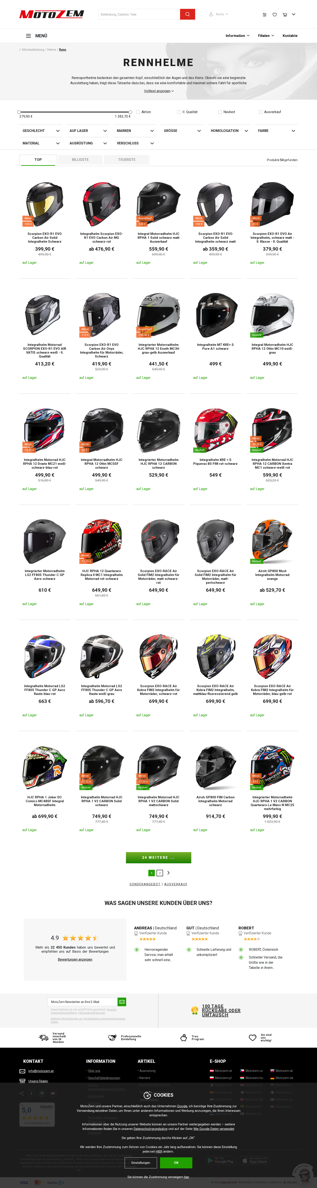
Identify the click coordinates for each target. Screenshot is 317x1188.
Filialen (264, 36)
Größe (170, 131)
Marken (124, 131)
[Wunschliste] (274, 15)
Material (31, 143)
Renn (62, 49)
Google (182, 1106)
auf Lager (79, 131)
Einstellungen (141, 1163)
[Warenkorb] (286, 14)
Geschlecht (34, 131)
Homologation (225, 131)
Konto (220, 14)
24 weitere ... (158, 858)
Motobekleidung (33, 49)
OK (176, 1163)
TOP (38, 160)
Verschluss (128, 143)
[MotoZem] (51, 14)
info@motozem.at (41, 1071)
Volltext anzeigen (157, 91)
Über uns (94, 1071)
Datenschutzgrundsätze (151, 1129)
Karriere (145, 1078)
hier (186, 1177)
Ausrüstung (81, 143)
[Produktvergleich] (264, 15)
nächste (167, 873)
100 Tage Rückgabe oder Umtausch (221, 1010)
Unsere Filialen (38, 1081)
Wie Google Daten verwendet (213, 1129)
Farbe (263, 131)
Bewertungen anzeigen (75, 959)
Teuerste (126, 160)
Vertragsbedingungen (91, 1012)
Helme (51, 49)
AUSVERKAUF (176, 884)
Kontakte (290, 36)
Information (235, 36)
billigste (80, 160)
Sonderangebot (145, 884)
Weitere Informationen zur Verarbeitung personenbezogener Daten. (88, 1020)
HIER (159, 1151)
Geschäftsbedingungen (104, 1078)
